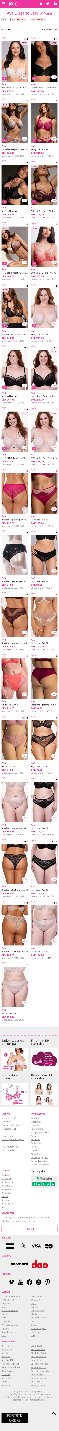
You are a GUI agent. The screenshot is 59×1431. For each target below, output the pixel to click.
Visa (36, 1246)
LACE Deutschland (10, 1146)
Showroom (6, 1178)
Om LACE (6, 1175)
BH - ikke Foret (8, 1345)
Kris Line (5, 1328)
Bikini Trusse (7, 1371)
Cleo (33, 1321)
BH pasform (7, 1189)
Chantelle (35, 1314)
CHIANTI (56, 657)
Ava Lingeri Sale (19, 20)
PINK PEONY (23, 718)
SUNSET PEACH (56, 225)
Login (41, 4)
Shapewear (7, 1200)
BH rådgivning (8, 1182)
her (49, 1394)
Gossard (35, 1324)
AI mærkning (36, 1154)
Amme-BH (6, 1381)
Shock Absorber (38, 1317)
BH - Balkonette (38, 1349)
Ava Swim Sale (38, 20)
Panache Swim (37, 1296)
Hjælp (33, 1146)
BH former (6, 1192)
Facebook (29, 1282)
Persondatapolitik (39, 1161)
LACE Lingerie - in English (13, 1139)
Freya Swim (6, 1303)
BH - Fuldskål (7, 1360)
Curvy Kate (35, 1299)
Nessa (33, 1303)
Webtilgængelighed (39, 1157)
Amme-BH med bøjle (40, 1371)
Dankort (10, 1246)
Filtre (7, 29)
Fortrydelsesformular (40, 1132)
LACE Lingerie (37, 1332)
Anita (4, 1335)
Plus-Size (6, 1356)
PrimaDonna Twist (10, 1324)
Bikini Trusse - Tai (38, 1367)
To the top (53, 1413)
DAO (39, 1264)
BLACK (27, 39)
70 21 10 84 (14, 1125)
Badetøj (5, 1196)
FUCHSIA (56, 101)
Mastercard (49, 1246)
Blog (3, 1207)
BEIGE (25, 39)
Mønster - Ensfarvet (10, 1363)
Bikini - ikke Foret (38, 1353)
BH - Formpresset (38, 1356)
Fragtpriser (36, 1121)
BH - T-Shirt (6, 1378)
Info (23, 94)
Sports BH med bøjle (40, 1363)
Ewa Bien (35, 1307)
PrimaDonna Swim (10, 1310)
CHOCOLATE (56, 163)
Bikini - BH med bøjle (11, 1367)
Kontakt (34, 1150)
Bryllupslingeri (37, 1374)
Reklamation (36, 1143)
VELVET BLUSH (27, 101)
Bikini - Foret (36, 1345)
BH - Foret (6, 1353)
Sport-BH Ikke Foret (39, 1378)
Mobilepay (23, 1246)
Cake (33, 1335)
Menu (4, 4)
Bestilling (35, 1118)
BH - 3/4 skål (7, 1349)
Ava (4, 20)
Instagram (38, 1282)
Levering (35, 1125)
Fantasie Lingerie (38, 1328)
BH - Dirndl (36, 1381)
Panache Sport (37, 1310)
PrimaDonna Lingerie (11, 1296)
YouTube (20, 1282)
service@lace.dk (9, 1128)
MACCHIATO (27, 225)
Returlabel (35, 1139)
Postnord (19, 1264)
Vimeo (11, 1282)
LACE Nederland (9, 1150)
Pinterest (48, 1282)
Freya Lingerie (8, 1299)
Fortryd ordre (37, 1128)
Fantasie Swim (8, 1332)
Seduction (6, 1385)
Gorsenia (6, 1321)
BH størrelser (7, 1185)
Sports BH (6, 1374)
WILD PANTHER (56, 718)
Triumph (5, 1314)
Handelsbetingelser (40, 1164)
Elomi (4, 1317)
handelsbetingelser (37, 1400)
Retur (33, 1136)
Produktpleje (7, 1203)
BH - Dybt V (36, 1360)
